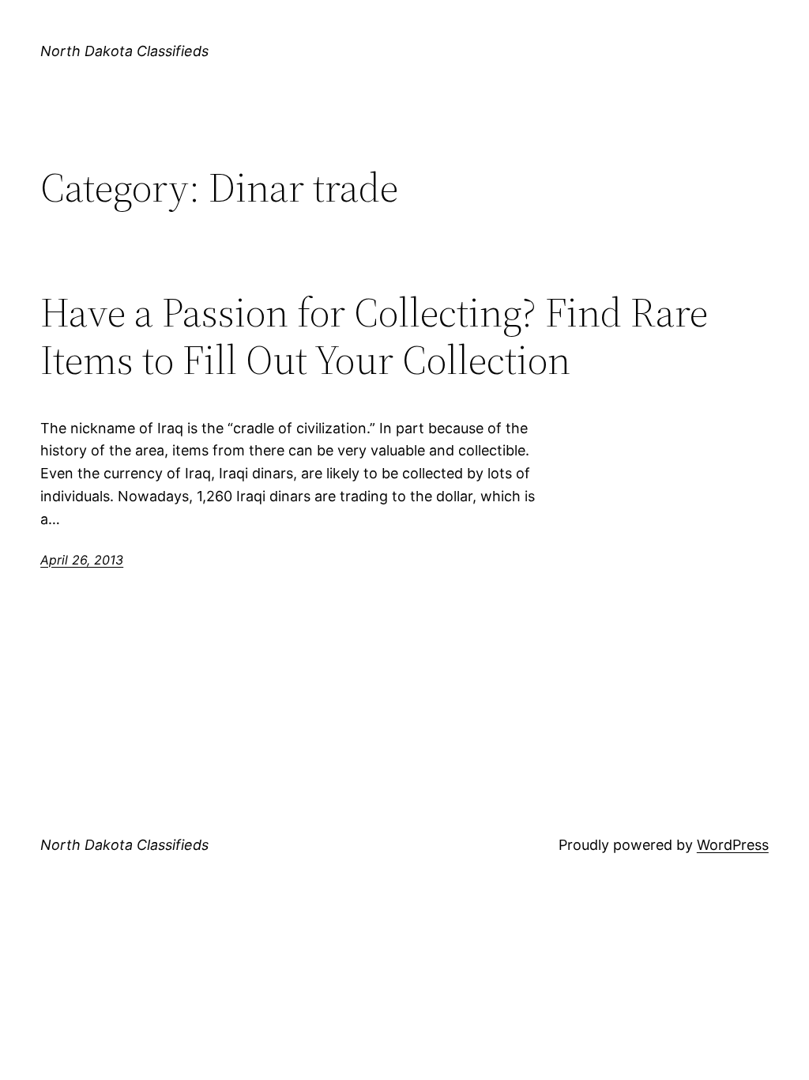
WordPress (733, 844)
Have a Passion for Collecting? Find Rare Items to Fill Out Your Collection (374, 336)
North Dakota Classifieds (124, 51)
